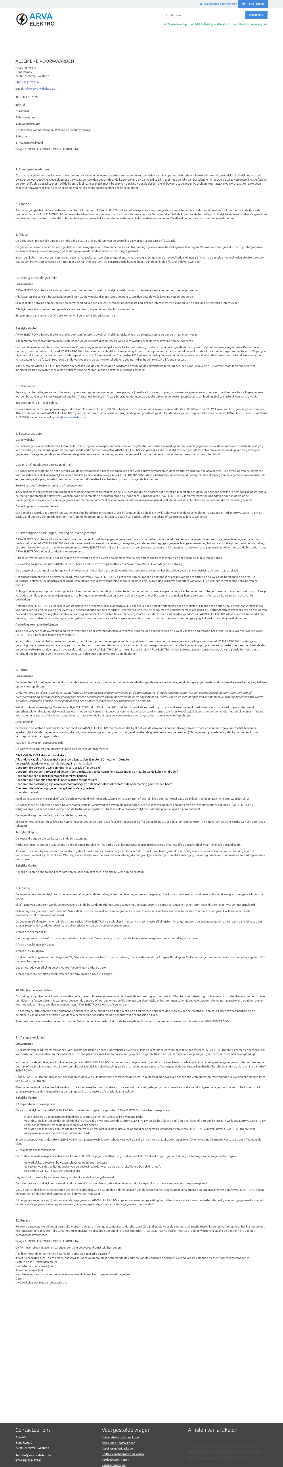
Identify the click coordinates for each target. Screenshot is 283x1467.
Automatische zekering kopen (121, 1437)
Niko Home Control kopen (118, 1442)
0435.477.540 (30, 82)
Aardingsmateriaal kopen (118, 1448)
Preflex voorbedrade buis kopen (123, 1453)
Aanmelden (211, 3)
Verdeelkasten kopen (115, 1459)
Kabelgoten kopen (114, 1465)
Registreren (229, 3)
